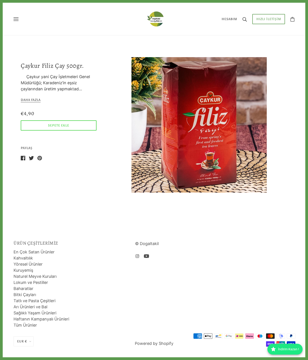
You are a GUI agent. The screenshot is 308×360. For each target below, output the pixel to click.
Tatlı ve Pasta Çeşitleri (34, 300)
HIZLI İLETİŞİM (268, 19)
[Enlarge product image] (199, 125)
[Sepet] (292, 19)
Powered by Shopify (154, 343)
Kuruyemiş (23, 270)
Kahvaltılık (23, 258)
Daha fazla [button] (31, 100)
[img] (137, 256)
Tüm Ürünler (25, 325)
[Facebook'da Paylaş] (23, 157)
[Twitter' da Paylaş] (31, 157)
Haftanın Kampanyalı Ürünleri (41, 319)
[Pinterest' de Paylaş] (39, 157)
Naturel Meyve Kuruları (35, 276)
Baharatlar (23, 288)
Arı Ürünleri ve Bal (30, 306)
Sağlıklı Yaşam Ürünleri (35, 313)
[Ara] (245, 19)
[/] (155, 18)
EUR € (22, 341)
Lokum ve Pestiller (31, 282)
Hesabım (229, 19)
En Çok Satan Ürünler (34, 252)
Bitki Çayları (25, 294)
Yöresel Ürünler (28, 264)
